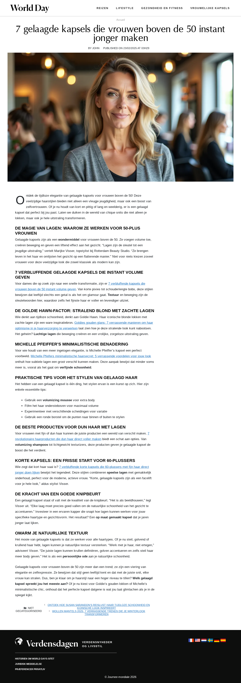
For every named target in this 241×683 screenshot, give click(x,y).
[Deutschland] (217, 642)
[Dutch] (204, 642)
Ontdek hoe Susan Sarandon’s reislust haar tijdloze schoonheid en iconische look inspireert (99, 606)
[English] (197, 642)
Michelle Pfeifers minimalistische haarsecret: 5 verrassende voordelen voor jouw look (91, 356)
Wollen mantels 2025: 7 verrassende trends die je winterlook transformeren (98, 613)
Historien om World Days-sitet (34, 658)
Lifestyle (125, 8)
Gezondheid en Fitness (162, 8)
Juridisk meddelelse (28, 664)
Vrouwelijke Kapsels (210, 8)
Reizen (102, 8)
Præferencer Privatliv (30, 669)
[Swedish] (210, 642)
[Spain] (223, 642)
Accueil (120, 19)
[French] (191, 642)
